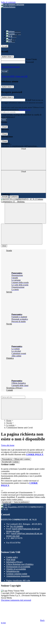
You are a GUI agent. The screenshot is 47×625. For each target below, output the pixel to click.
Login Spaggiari (24, 110)
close (4, 246)
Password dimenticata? (10, 67)
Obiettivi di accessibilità (16, 569)
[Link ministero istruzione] (12, 4)
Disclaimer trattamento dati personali (16, 600)
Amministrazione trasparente (18, 576)
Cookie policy (12, 557)
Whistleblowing (12, 571)
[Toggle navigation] (21, 234)
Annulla (5, 197)
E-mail (28, 100)
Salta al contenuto (8, 2)
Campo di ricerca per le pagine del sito (17, 394)
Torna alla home (7, 445)
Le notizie (10, 425)
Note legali (10, 559)
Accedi (4, 46)
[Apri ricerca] (25, 213)
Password (30, 62)
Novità (9, 423)
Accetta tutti (10, 462)
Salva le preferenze (21, 502)
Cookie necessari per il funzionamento (17, 492)
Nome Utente (31, 59)
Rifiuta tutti (22, 459)
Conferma (14, 197)
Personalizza (7, 459)
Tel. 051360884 (16, 526)
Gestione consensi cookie (16, 574)
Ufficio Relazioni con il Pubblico (19, 564)
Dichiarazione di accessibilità (18, 567)
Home (8, 420)
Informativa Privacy (14, 562)
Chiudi (4, 127)
